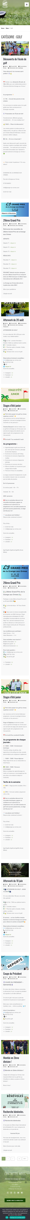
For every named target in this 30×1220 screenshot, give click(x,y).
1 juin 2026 (13, 1115)
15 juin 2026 (13, 884)
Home (2, 28)
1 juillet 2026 (14, 586)
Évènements (12, 68)
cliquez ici (13, 243)
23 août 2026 (14, 66)
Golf (17, 68)
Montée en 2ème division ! (11, 1060)
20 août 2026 (14, 223)
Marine (6, 66)
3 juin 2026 (13, 1065)
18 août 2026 (14, 323)
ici (12, 373)
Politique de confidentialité (19, 1207)
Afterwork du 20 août (13, 320)
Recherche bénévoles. (13, 1112)
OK (7, 1217)
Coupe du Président (12, 973)
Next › (25, 1158)
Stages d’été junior (12, 405)
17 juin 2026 (13, 700)
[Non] (28, 1214)
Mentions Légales (8, 1207)
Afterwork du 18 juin (13, 881)
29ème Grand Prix (11, 220)
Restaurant (5, 326)
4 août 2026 (13, 409)
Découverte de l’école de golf (14, 61)
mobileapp (20, 68)
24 (19, 1158)
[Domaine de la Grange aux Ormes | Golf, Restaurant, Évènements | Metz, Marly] (5, 4)
